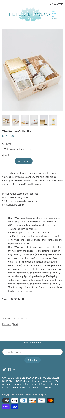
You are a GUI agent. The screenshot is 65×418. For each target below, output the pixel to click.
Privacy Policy (21, 384)
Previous (6, 324)
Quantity (6, 155)
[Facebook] (9, 369)
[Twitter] (4, 369)
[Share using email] (23, 298)
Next (15, 324)
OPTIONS (6, 144)
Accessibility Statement (40, 387)
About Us (47, 381)
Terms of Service (39, 384)
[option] (6, 120)
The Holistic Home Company (33, 395)
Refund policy (19, 387)
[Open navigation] (4, 3)
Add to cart (23, 161)
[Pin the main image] (19, 298)
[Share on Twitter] (15, 298)
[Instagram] (14, 369)
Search (35, 381)
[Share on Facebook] (12, 298)
